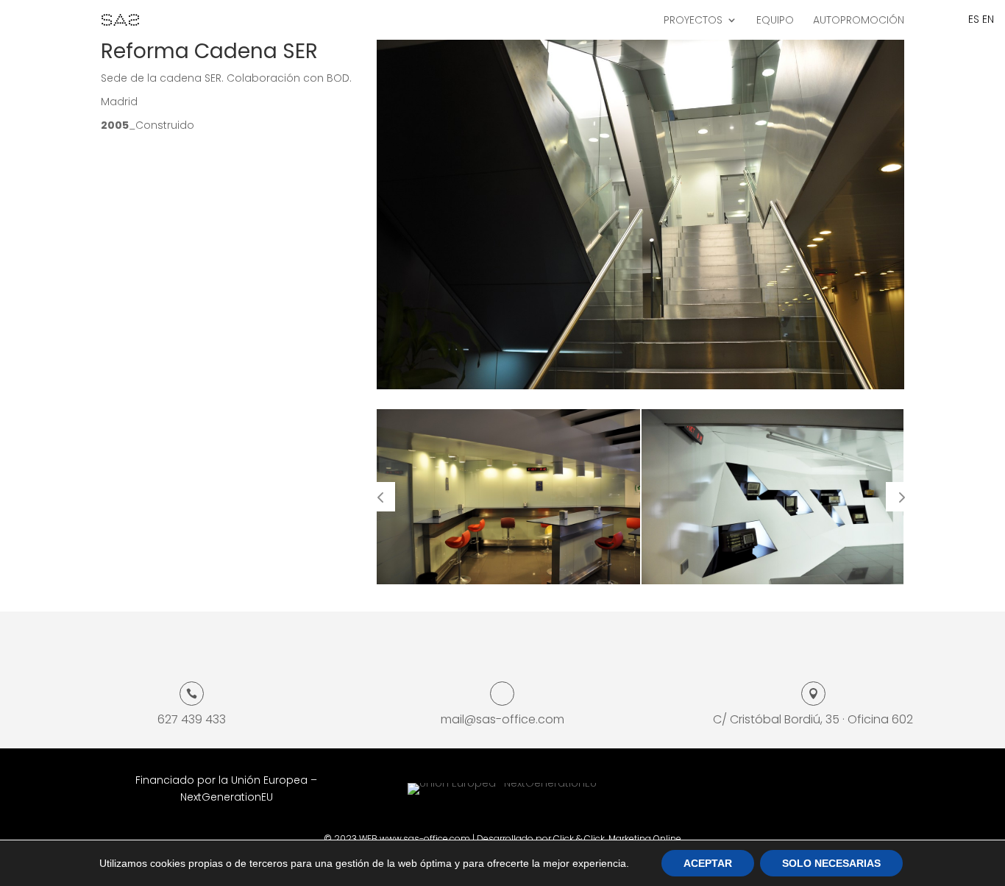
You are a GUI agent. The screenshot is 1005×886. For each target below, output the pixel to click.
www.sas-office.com (425, 838)
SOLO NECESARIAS (831, 863)
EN (988, 19)
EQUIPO (775, 21)
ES (973, 19)
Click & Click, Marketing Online (617, 838)
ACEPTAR (707, 863)
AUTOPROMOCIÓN (858, 21)
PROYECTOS (693, 21)
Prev (380, 496)
